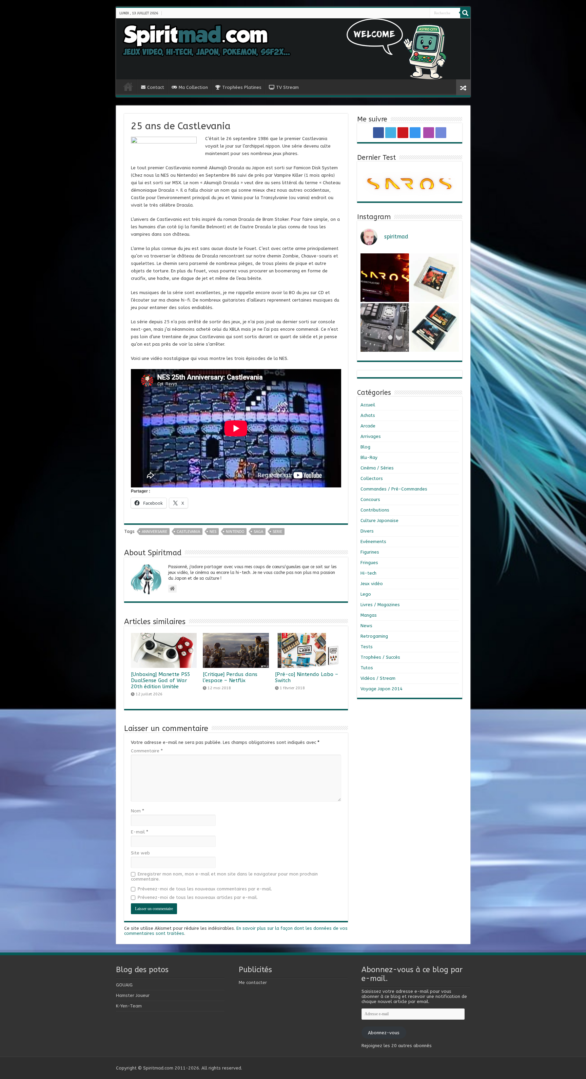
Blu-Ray (368, 457)
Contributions (374, 510)
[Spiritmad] (293, 48)
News (366, 625)
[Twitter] (414, 13)
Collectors (371, 478)
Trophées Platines (241, 87)
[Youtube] (417, 13)
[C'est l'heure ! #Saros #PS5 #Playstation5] (384, 277)
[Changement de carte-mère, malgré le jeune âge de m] (384, 327)
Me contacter (253, 982)
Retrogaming (374, 636)
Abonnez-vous (383, 1032)
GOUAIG (124, 984)
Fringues (369, 562)
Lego (365, 594)
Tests (366, 646)
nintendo (235, 531)
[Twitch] (424, 13)
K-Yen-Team (129, 1005)
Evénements (373, 541)
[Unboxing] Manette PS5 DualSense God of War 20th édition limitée (160, 680)
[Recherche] (465, 13)
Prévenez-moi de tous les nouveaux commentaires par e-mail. (205, 888)
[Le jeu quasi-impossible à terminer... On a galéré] (434, 277)
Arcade (367, 425)
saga (258, 531)
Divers (367, 531)
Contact (155, 87)
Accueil (367, 404)
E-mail (139, 831)
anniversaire (154, 531)
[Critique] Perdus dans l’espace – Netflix (230, 677)
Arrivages (370, 436)
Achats (367, 415)
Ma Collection (193, 87)
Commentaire (147, 750)
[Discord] (426, 13)
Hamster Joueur (133, 995)
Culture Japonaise (379, 520)
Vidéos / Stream (377, 678)
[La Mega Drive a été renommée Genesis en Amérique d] (434, 327)
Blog (365, 446)
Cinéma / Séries (377, 467)
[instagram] (420, 13)
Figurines (369, 552)
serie (277, 531)
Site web (140, 852)
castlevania (188, 531)
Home (128, 86)
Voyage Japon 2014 (381, 688)
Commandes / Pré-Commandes (393, 489)
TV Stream (287, 87)
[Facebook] (411, 13)
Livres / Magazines (380, 604)
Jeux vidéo (371, 583)
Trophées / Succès (380, 657)
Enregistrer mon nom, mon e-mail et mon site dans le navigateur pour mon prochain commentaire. (224, 876)
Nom (137, 810)
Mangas (368, 615)
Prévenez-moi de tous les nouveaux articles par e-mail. (198, 897)
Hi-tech (368, 573)
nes (213, 531)
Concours (370, 499)
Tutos (366, 667)
